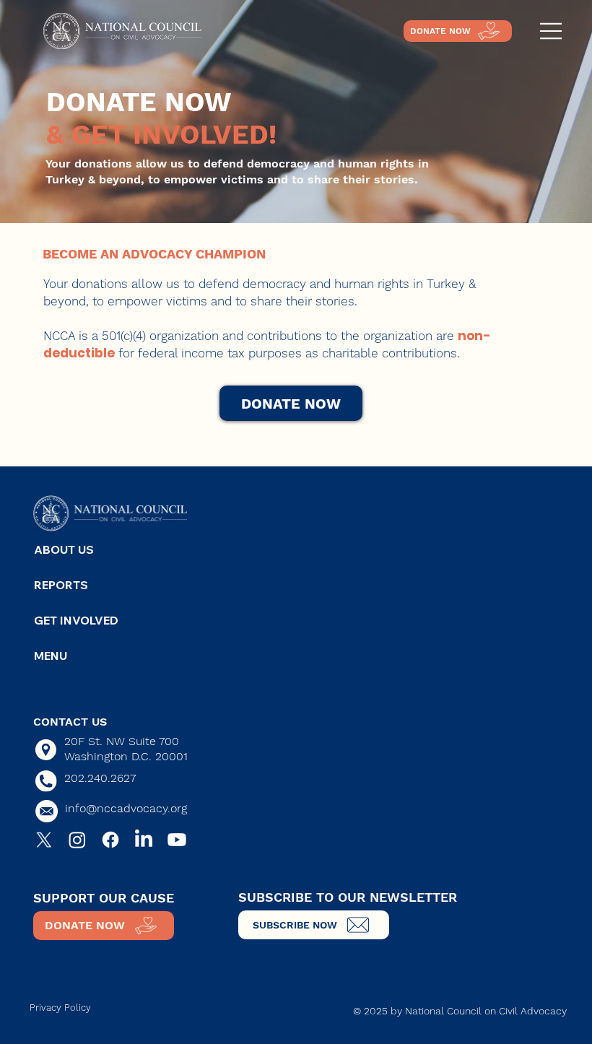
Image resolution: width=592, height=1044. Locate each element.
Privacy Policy (60, 1007)
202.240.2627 (100, 778)
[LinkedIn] (143, 840)
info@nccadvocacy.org (126, 808)
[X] (44, 840)
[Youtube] (177, 840)
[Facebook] (110, 840)
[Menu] (551, 31)
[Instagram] (77, 840)
